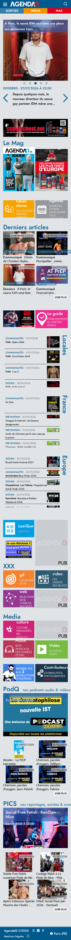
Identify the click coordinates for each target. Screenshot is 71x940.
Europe (65, 458)
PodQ (36, 689)
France (65, 398)
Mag (59, 11)
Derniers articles (26, 227)
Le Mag (13, 143)
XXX (8, 566)
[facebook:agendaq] (43, 931)
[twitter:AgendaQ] (33, 931)
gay (30, 251)
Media (35, 11)
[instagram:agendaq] (38, 931)
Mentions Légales (14, 936)
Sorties (12, 11)
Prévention (47, 283)
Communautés (14, 251)
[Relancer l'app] (28, 936)
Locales (65, 338)
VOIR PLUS (61, 297)
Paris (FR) (60, 934)
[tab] (19, 243)
